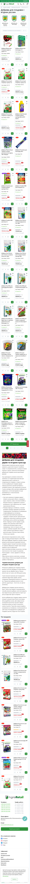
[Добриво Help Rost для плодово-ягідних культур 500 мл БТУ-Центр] (21, 107)
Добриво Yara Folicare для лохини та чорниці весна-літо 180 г (7, 255)
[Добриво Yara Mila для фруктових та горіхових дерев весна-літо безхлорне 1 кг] (8, 311)
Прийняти (14, 879)
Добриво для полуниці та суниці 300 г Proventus (20, 621)
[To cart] (12, 64)
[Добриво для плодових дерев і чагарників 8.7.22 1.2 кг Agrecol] (21, 414)
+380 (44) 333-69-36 (5, 809)
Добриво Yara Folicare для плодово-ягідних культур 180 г (20, 255)
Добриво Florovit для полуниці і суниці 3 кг (20, 81)
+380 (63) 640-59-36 (5, 807)
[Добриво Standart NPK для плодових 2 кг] (21, 179)
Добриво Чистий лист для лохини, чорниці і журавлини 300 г (20, 706)
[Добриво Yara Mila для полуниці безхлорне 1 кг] (21, 279)
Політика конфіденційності (7, 859)
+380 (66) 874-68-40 (5, 804)
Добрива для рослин (15, 7)
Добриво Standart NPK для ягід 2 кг (7, 221)
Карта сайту (3, 863)
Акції (2, 857)
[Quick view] (12, 35)
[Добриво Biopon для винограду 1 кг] (21, 41)
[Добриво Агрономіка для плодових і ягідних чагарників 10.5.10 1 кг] (8, 380)
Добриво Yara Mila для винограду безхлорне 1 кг (7, 287)
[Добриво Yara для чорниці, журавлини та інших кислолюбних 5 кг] (21, 346)
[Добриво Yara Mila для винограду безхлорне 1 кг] (8, 279)
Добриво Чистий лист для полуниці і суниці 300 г (20, 638)
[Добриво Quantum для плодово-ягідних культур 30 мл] (8, 179)
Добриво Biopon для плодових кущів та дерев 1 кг (7, 50)
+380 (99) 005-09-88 (5, 811)
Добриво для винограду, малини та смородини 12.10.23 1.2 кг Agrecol (7, 424)
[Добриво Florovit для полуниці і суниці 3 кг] (21, 74)
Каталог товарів (6, 7)
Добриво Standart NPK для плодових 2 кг (20, 186)
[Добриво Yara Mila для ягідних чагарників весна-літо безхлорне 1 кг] (21, 311)
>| (21, 448)
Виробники (3, 864)
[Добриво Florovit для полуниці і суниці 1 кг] (8, 74)
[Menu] (1, 4)
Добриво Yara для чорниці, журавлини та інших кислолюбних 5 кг (21, 355)
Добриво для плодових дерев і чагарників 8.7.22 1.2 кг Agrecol (21, 423)
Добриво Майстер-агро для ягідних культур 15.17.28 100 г (20, 759)
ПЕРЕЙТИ (25, 1)
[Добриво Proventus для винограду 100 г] (21, 143)
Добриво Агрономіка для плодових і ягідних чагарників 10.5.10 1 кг (7, 388)
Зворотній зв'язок (5, 861)
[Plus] (8, 64)
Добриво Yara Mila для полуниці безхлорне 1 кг (21, 286)
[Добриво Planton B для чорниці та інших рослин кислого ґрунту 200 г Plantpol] (8, 143)
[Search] (18, 4)
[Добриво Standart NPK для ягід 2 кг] (8, 213)
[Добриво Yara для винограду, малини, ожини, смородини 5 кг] (8, 346)
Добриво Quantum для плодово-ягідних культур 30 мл (7, 187)
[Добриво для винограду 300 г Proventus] (21, 380)
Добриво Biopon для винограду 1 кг (20, 49)
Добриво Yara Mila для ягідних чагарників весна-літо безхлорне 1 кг (21, 321)
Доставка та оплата (5, 855)
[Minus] (3, 64)
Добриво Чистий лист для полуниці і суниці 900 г (20, 688)
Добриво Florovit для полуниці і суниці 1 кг (7, 81)
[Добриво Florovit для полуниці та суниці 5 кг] (8, 107)
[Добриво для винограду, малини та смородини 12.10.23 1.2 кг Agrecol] (8, 414)
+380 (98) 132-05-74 (5, 805)
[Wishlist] (12, 37)
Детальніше (5, 876)
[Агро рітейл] (14, 797)
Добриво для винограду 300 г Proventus (21, 387)
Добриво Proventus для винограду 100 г (21, 150)
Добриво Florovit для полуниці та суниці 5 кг (7, 114)
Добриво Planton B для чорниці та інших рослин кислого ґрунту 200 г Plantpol (7, 152)
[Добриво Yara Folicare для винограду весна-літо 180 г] (21, 213)
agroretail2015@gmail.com (7, 824)
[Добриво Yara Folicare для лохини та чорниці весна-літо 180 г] (8, 246)
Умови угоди (4, 853)
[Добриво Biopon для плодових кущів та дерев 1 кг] (8, 41)
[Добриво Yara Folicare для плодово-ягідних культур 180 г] (21, 246)
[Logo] (8, 4)
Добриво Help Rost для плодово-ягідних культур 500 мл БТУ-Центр (21, 116)
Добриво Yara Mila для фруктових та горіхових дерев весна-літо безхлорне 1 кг (7, 321)
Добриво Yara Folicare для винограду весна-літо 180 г (20, 222)
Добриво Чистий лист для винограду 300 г (20, 724)
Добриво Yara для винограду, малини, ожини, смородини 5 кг (7, 354)
